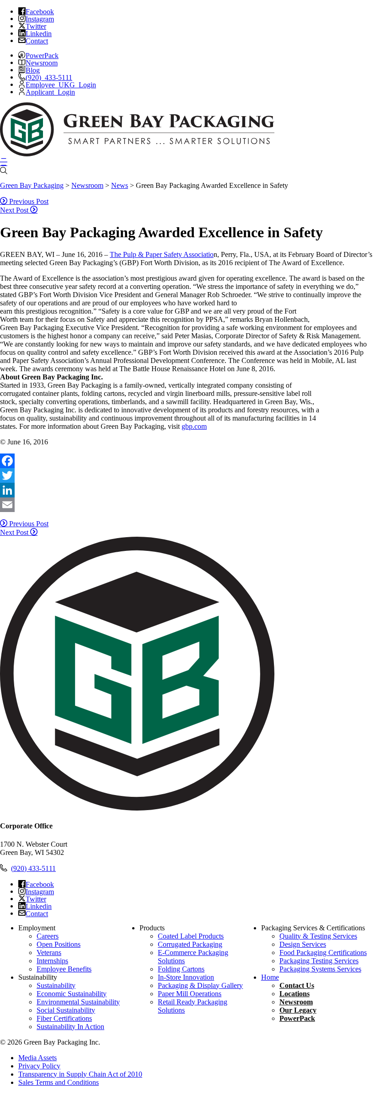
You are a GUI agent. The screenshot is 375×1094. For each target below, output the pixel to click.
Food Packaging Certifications (323, 952)
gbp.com (194, 426)
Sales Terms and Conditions (58, 1082)
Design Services (302, 944)
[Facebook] (187, 461)
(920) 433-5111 (33, 868)
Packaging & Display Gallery (200, 985)
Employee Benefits (64, 969)
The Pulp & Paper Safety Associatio (162, 254)
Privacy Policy (39, 1066)
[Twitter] (187, 475)
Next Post (15, 210)
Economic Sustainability (72, 994)
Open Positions (58, 944)
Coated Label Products (191, 936)
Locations (294, 994)
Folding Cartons (181, 969)
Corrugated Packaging (190, 944)
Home (270, 977)
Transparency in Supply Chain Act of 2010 (80, 1074)
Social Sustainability (66, 1010)
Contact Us (296, 985)
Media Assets (37, 1058)
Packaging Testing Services (319, 961)
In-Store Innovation (186, 977)
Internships (52, 961)
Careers (48, 936)
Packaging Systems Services (320, 969)
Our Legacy (297, 1010)
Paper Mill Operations (189, 994)
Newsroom (296, 1002)
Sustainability (56, 985)
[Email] (187, 504)
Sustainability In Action (70, 1026)
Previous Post (27, 201)
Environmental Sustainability (78, 1002)
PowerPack (297, 1018)
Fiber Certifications (64, 1018)
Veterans (49, 952)
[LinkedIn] (187, 490)
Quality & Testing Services (318, 936)
